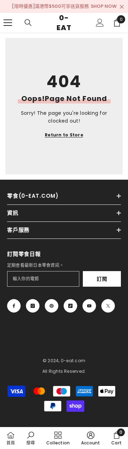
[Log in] (100, 23)
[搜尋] (28, 22)
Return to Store (64, 135)
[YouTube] (89, 306)
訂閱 (102, 278)
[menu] (8, 22)
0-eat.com (73, 361)
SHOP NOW (104, 6)
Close (121, 7)
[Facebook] (14, 306)
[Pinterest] (51, 306)
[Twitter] (108, 306)
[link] (31, 438)
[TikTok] (70, 306)
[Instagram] (32, 306)
